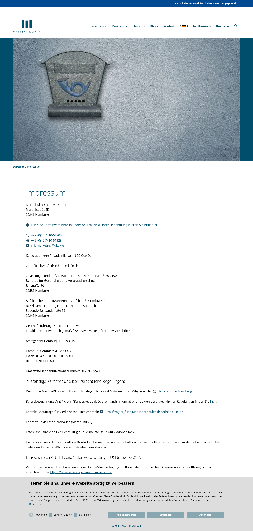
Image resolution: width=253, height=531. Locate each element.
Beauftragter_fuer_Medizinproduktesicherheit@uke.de (144, 412)
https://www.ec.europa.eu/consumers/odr (81, 472)
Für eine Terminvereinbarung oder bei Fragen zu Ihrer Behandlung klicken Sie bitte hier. (94, 225)
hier (213, 401)
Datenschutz (36, 504)
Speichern (166, 514)
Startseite (18, 166)
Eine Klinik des (205, 3)
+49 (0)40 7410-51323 (46, 240)
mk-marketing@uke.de (47, 245)
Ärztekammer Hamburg (175, 391)
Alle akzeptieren (126, 514)
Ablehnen (205, 514)
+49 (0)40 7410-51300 (46, 235)
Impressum (33, 166)
